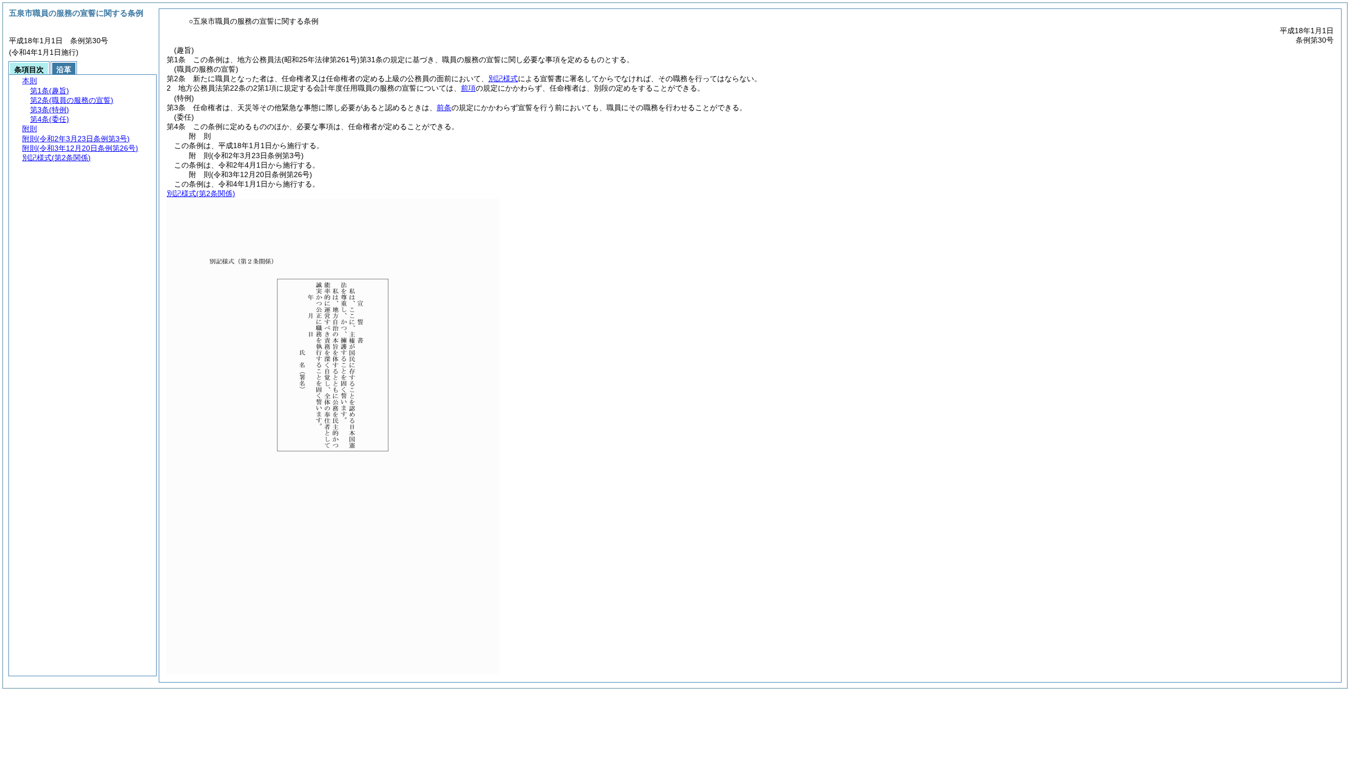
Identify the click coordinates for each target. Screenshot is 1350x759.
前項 (468, 88)
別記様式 (503, 78)
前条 (444, 107)
